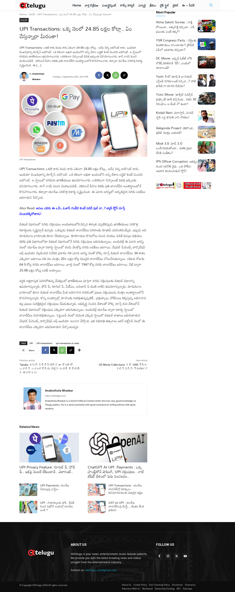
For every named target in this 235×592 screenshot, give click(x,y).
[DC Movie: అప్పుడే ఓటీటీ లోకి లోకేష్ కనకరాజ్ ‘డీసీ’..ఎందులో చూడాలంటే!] (207, 62)
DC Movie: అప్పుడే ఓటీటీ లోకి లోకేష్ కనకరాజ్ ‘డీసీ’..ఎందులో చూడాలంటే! (174, 63)
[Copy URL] (124, 75)
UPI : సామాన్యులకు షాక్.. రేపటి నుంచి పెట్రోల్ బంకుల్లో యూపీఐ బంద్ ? (57, 506)
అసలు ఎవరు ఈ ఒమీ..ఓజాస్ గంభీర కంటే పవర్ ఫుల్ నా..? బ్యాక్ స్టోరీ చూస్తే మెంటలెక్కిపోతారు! (72, 211)
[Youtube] (185, 556)
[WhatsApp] (115, 75)
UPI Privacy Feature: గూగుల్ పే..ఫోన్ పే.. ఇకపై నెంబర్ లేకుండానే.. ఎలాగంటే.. (47, 469)
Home (23, 14)
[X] (107, 75)
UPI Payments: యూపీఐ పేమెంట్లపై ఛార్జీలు (54, 487)
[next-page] (164, 179)
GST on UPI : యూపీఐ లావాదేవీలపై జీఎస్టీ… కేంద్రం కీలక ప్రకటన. (126, 506)
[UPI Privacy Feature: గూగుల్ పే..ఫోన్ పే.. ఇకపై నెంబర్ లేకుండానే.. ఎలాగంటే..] (49, 447)
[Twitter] (176, 556)
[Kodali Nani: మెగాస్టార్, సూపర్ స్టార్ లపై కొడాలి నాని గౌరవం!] (207, 116)
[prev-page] (158, 179)
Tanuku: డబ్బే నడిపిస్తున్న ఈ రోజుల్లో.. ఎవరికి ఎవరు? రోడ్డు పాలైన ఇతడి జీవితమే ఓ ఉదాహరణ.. (49, 368)
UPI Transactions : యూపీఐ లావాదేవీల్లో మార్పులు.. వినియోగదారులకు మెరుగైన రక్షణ (126, 489)
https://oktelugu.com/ (55, 395)
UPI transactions (44, 343)
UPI (31, 343)
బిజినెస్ (32, 14)
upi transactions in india (67, 343)
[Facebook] (98, 75)
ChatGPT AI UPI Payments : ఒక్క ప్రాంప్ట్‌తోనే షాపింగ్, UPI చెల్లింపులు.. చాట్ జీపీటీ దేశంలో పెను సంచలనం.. (116, 471)
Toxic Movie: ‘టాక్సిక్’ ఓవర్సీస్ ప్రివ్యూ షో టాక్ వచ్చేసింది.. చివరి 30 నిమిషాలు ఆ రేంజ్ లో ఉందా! (176, 99)
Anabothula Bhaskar (38, 76)
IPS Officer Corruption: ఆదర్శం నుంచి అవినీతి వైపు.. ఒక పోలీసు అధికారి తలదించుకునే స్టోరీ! (177, 166)
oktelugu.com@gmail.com (101, 570)
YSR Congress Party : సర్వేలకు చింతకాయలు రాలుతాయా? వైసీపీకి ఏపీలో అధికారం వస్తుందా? (176, 45)
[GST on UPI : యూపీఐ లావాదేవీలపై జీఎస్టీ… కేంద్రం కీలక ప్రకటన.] (97, 507)
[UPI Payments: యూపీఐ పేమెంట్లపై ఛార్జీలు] (28, 490)
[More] (79, 350)
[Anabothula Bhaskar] (24, 76)
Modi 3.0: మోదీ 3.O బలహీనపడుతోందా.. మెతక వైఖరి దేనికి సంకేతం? (174, 148)
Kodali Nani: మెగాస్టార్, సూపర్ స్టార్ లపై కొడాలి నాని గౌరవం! (175, 115)
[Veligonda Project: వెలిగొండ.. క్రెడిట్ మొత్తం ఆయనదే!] (207, 132)
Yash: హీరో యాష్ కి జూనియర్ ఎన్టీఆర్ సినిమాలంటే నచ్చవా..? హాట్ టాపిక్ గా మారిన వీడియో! (176, 81)
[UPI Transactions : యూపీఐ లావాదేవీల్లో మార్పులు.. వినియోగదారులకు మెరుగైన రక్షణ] (97, 490)
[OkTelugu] (40, 5)
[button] (211, 5)
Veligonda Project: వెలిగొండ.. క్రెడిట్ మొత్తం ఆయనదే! (175, 130)
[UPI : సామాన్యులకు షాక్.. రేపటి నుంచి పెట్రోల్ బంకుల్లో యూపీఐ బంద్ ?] (28, 507)
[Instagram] (168, 556)
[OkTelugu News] (40, 552)
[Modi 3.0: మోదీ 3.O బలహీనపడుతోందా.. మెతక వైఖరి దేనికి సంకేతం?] (207, 147)
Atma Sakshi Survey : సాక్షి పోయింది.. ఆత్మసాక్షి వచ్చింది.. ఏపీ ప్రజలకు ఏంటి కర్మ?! (175, 27)
